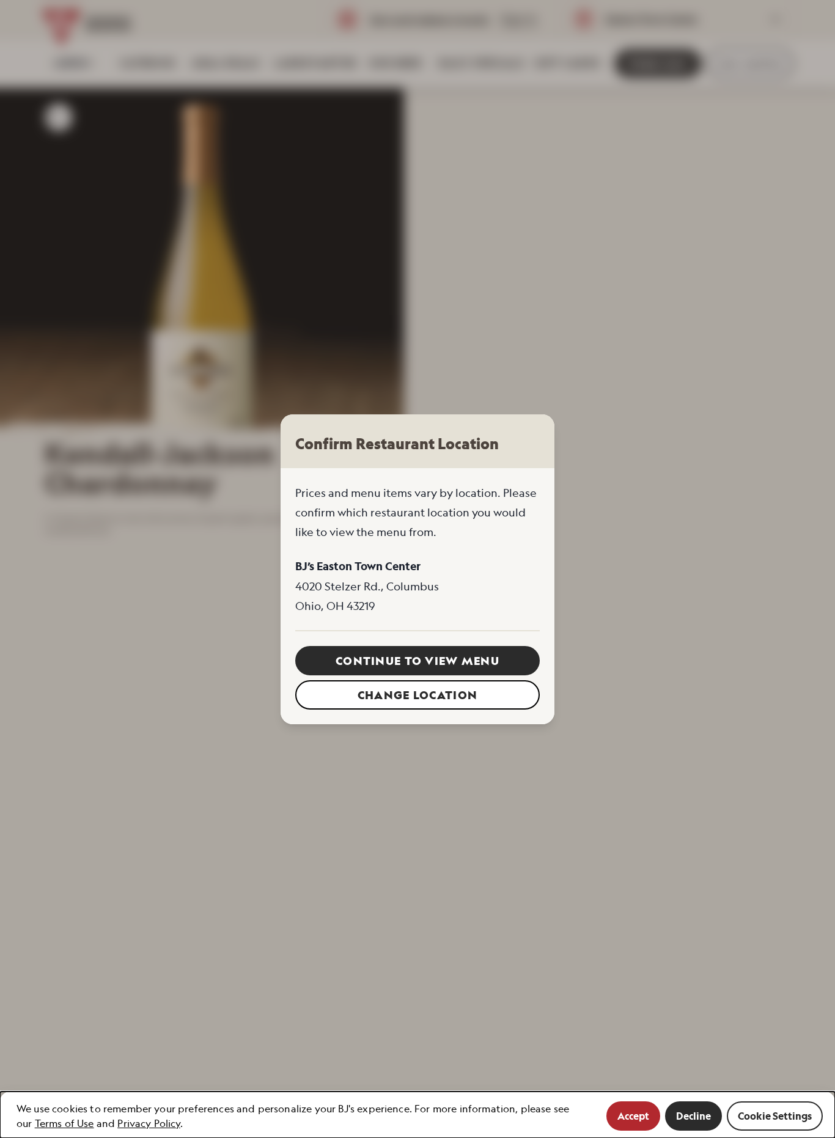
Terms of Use (64, 1123)
